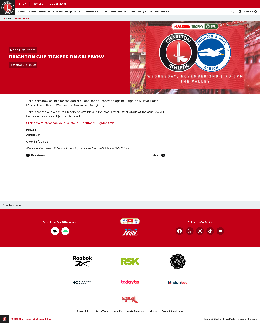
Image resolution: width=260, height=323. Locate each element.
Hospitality (72, 11)
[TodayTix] (130, 282)
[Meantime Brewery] (177, 261)
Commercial (117, 11)
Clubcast (253, 319)
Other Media (229, 319)
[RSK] (130, 261)
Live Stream (58, 4)
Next (156, 155)
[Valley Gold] (130, 299)
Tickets (37, 4)
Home (9, 18)
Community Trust (140, 11)
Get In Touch (102, 311)
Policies (152, 311)
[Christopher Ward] (82, 282)
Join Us (118, 311)
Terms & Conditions (172, 311)
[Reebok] (82, 261)
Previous (38, 155)
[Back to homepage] (7, 7)
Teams (31, 11)
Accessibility (84, 311)
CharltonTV (90, 11)
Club (104, 11)
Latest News (22, 18)
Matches (44, 11)
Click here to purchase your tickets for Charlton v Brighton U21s (70, 123)
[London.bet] (177, 282)
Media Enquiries (135, 311)
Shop (22, 4)
